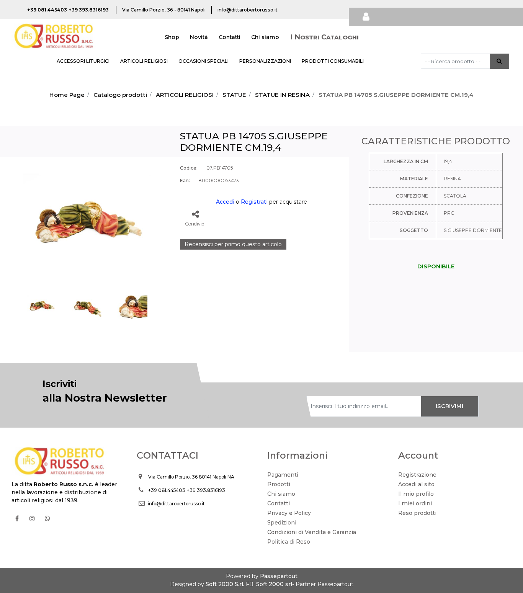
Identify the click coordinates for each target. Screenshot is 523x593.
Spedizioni (281, 522)
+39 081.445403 (166, 490)
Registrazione (417, 474)
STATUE (234, 94)
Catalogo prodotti (120, 94)
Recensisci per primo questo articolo (233, 244)
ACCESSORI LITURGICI (83, 61)
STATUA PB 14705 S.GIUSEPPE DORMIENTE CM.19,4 (396, 94)
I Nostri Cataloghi (324, 37)
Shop (172, 37)
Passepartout (278, 576)
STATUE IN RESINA (282, 94)
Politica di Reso (288, 541)
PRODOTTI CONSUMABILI (333, 61)
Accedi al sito (416, 484)
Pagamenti (282, 474)
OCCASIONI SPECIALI (203, 61)
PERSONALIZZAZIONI (265, 61)
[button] (499, 61)
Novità (199, 37)
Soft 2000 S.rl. (225, 584)
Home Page (67, 94)
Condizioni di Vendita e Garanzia (311, 532)
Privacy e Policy (289, 513)
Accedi (225, 201)
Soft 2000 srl (274, 584)
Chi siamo (265, 37)
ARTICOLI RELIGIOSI (144, 61)
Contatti (229, 37)
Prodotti (278, 484)
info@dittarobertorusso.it (176, 503)
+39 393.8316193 (206, 490)
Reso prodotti (417, 513)
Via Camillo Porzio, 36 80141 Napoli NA (191, 477)
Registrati (254, 201)
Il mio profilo (416, 493)
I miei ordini (415, 503)
